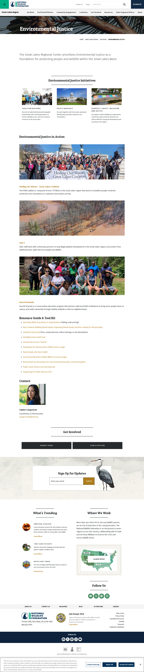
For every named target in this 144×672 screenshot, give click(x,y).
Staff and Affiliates (45, 12)
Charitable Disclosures (117, 619)
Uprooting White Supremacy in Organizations (41, 322)
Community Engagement (66, 12)
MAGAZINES (63, 606)
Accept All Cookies (126, 665)
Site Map (121, 621)
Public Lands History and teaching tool (39, 367)
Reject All (109, 665)
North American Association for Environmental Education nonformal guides (54, 362)
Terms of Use (120, 613)
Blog (87, 4)
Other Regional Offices (125, 12)
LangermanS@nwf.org (28, 417)
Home (140, 12)
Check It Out (38, 571)
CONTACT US (46, 606)
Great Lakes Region (91, 39)
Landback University (31, 332)
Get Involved (96, 12)
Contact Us (79, 4)
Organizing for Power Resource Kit (37, 372)
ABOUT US (28, 606)
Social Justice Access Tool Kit (34, 342)
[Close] (140, 664)
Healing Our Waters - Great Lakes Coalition (39, 186)
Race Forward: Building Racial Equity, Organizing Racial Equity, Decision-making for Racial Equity (63, 327)
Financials (121, 624)
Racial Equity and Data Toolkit (35, 352)
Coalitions (83, 12)
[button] (88, 481)
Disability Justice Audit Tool (34, 337)
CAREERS (116, 606)
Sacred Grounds (26, 302)
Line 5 (22, 243)
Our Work (30, 12)
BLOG (81, 606)
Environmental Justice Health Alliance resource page (44, 357)
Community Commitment (116, 627)
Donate (137, 4)
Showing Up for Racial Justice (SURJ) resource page (44, 347)
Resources (109, 12)
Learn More (38, 536)
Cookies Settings (93, 665)
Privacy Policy (120, 616)
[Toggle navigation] (4, 4)
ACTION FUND (98, 606)
